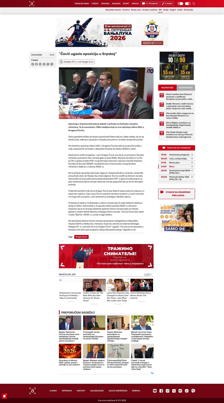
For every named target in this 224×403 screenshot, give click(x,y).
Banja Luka (136, 10)
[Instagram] (167, 391)
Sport (126, 3)
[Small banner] (177, 66)
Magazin (116, 3)
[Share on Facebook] (36, 64)
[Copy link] (32, 64)
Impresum (67, 391)
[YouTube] (155, 391)
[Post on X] (44, 64)
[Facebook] (161, 391)
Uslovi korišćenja (118, 391)
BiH (160, 10)
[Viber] (193, 391)
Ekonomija (188, 10)
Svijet (179, 10)
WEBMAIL (136, 391)
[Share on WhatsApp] (48, 64)
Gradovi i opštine (149, 10)
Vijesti (95, 3)
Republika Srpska (113, 10)
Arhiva (135, 3)
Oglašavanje (97, 391)
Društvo (126, 10)
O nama (53, 391)
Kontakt (81, 391)
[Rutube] (180, 391)
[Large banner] (112, 32)
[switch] (180, 3)
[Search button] (193, 3)
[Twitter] (174, 391)
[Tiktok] (187, 391)
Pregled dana (82, 3)
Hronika (105, 3)
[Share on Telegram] (40, 64)
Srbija (165, 10)
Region (173, 10)
